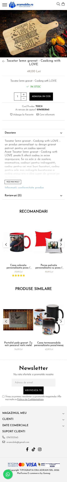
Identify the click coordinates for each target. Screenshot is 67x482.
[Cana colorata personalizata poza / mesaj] (18, 242)
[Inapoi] (2, 61)
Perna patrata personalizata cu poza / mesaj (48, 266)
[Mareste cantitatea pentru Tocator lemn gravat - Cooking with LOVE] (23, 95)
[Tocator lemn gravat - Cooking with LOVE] (33, 33)
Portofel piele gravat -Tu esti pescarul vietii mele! (18, 344)
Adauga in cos (41, 96)
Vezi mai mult (12, 182)
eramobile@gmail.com (17, 442)
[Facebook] (27, 450)
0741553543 (12, 437)
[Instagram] (40, 450)
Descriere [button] (10, 132)
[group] (33, 33)
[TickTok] (33, 450)
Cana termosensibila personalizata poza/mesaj (48, 344)
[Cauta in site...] (58, 4)
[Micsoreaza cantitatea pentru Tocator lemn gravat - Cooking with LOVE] (23, 98)
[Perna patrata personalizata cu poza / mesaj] (49, 242)
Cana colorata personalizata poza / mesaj (18, 266)
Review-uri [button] (13, 195)
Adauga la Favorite (23, 115)
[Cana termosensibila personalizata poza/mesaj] (49, 320)
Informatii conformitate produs (24, 187)
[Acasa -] (21, 5)
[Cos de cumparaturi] (63, 4)
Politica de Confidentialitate (30, 399)
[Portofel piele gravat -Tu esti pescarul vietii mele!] (18, 320)
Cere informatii (47, 115)
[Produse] (5, 5)
